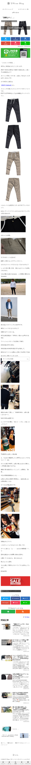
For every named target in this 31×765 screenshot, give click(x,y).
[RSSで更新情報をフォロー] (23, 611)
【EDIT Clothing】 (6, 85)
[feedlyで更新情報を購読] (8, 611)
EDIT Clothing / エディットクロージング (11, 591)
